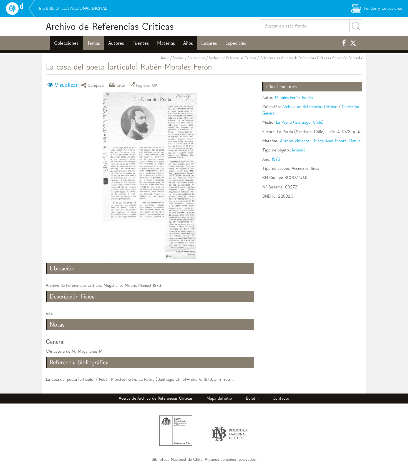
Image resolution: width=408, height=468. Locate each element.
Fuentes (140, 43)
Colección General (346, 58)
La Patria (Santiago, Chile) (300, 122)
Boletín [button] (252, 398)
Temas (93, 43)
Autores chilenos (294, 140)
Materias (166, 43)
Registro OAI (147, 85)
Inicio (165, 58)
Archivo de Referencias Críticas (110, 26)
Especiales (235, 43)
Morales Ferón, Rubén (294, 97)
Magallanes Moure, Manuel (338, 140)
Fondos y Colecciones (189, 58)
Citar (121, 85)
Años (188, 43)
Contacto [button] (281, 398)
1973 (276, 159)
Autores (116, 43)
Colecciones (66, 43)
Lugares (209, 43)
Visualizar (66, 84)
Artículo (298, 150)
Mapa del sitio (219, 398)
